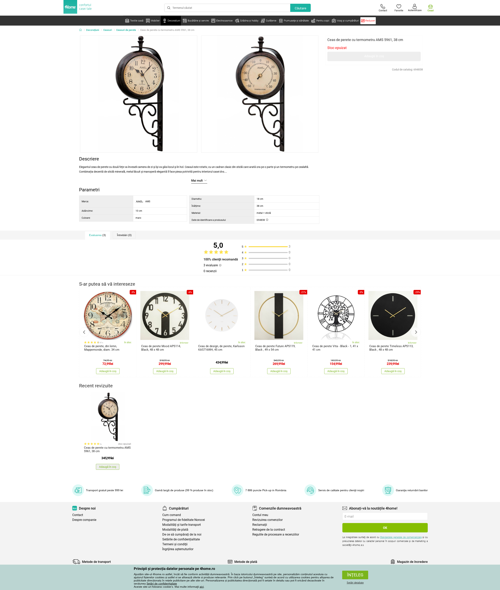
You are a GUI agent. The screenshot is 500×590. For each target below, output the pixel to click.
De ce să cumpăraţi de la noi (181, 534)
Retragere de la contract (268, 529)
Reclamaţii (259, 524)
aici (202, 586)
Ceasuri (107, 30)
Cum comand (171, 514)
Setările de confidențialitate (181, 539)
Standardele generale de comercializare (400, 537)
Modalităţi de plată (175, 529)
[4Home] (82, 30)
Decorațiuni (92, 30)
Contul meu (260, 514)
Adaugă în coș (374, 56)
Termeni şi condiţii (175, 544)
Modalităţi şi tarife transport (181, 524)
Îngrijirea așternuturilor (177, 549)
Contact (77, 514)
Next (416, 332)
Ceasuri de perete (126, 30)
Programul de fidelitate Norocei (183, 519)
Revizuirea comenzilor (267, 519)
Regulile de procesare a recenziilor (275, 534)
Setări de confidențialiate (161, 583)
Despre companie (84, 519)
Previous (84, 332)
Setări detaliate (355, 582)
